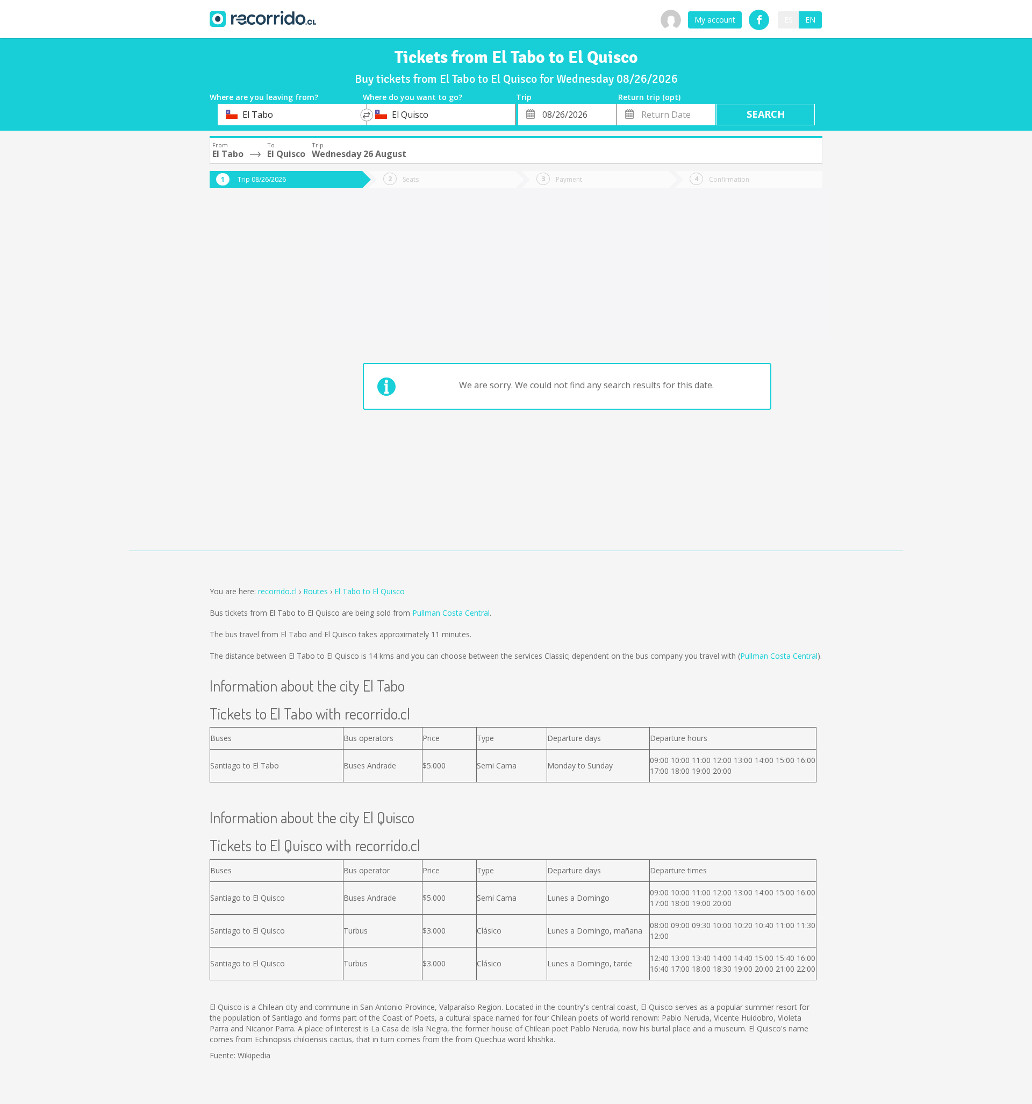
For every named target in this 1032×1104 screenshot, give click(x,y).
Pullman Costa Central (451, 613)
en (810, 20)
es (788, 20)
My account (714, 20)
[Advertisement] (253, 377)
